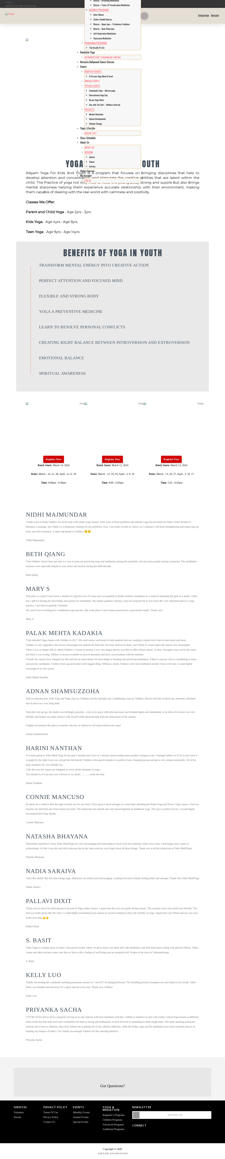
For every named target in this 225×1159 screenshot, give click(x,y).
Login (9, 2)
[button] (144, 15)
